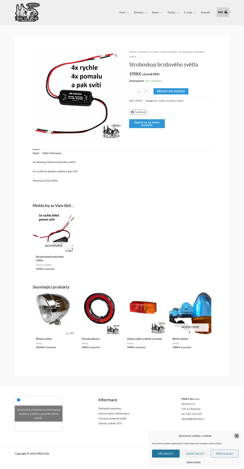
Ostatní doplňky (168, 51)
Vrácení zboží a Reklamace (113, 413)
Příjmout (165, 453)
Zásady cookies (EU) (110, 423)
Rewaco (138, 12)
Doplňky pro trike (148, 51)
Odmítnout (195, 453)
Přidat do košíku (171, 91)
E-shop (188, 12)
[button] (236, 436)
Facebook (140, 112)
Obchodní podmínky (109, 408)
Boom (155, 12)
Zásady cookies (193, 462)
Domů (132, 51)
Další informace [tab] (52, 153)
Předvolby (224, 453)
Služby (171, 12)
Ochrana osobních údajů (112, 418)
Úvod (122, 12)
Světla (179, 100)
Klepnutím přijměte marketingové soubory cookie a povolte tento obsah (38, 413)
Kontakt (205, 12)
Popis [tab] (36, 153)
